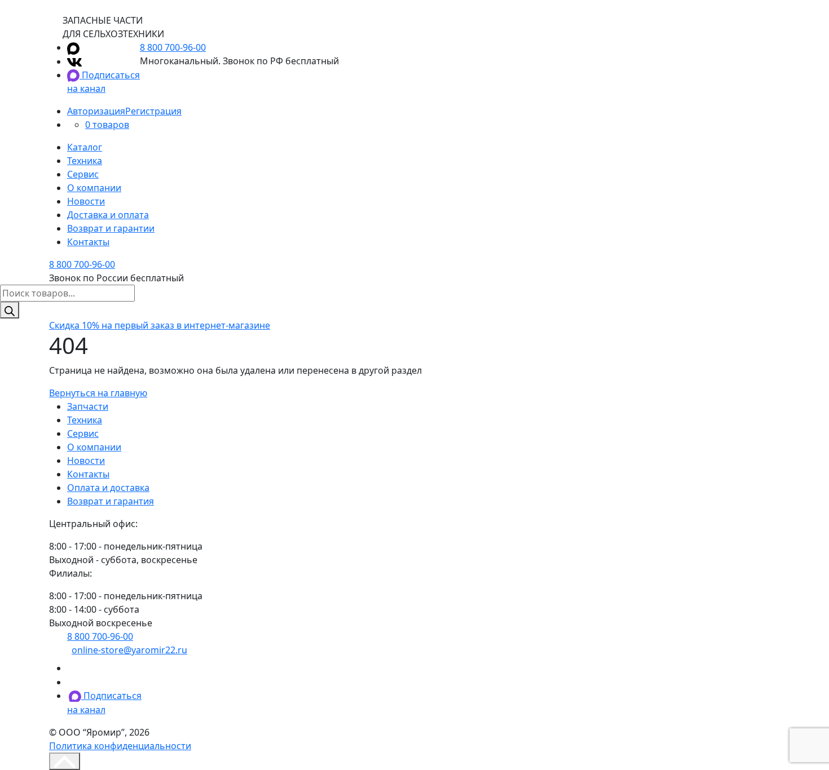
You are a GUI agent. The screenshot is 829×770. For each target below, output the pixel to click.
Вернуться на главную (98, 393)
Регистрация (153, 111)
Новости (86, 201)
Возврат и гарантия (110, 501)
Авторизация (96, 111)
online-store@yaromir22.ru (129, 650)
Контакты (88, 242)
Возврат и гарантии (111, 228)
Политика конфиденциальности (120, 746)
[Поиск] (9, 310)
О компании (94, 188)
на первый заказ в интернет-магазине (159, 325)
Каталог (84, 147)
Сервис (83, 174)
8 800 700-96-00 (173, 47)
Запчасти (87, 406)
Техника (84, 160)
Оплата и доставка (108, 487)
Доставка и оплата (108, 215)
